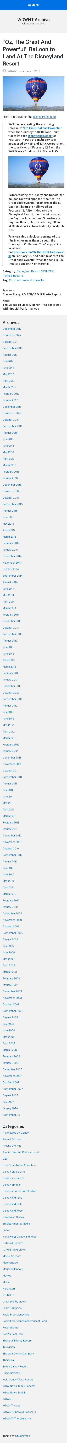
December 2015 (12, 484)
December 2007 (12, 1069)
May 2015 (8, 523)
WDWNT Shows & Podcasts (19, 1411)
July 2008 (8, 1023)
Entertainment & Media (16, 1223)
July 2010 (8, 867)
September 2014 (13, 575)
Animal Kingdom (12, 1139)
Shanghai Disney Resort (17, 1340)
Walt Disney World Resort (18, 1379)
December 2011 (12, 757)
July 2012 (8, 711)
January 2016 (10, 478)
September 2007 (13, 1088)
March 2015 (9, 536)
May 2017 (8, 374)
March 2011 (9, 815)
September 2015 (13, 504)
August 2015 (10, 510)
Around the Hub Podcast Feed (21, 1152)
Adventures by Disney (16, 1132)
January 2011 (10, 828)
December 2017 (12, 328)
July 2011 (8, 789)
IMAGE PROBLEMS (14, 1249)
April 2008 (9, 1043)
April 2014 (9, 601)
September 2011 (12, 776)
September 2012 (13, 699)
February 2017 (11, 393)
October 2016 (11, 419)
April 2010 (9, 887)
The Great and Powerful (29, 280)
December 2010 (12, 835)
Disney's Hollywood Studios (19, 1191)
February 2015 (11, 543)
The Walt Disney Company (18, 1353)
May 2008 (9, 1036)
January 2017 (10, 400)
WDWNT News (11, 1405)
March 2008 (10, 1049)
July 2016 (8, 439)
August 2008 (10, 1017)
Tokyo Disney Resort (15, 1366)
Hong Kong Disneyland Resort (20, 1236)
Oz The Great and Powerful (42, 128)
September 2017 (13, 348)
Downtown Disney (13, 1217)
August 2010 (10, 861)
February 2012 (11, 744)
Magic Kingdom (12, 1256)
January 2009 (10, 984)
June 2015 (8, 517)
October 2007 (11, 1082)
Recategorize (11, 1327)
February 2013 (11, 673)
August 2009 (10, 939)
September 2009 (13, 932)
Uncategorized (11, 1372)
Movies (7, 1275)
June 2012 (8, 718)
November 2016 (12, 413)
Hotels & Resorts (13, 1243)
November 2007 (12, 1075)
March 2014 (9, 608)
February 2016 (11, 471)
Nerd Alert (9, 1288)
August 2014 (10, 582)
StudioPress (22, 1435)
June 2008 (9, 1030)
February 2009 (11, 978)
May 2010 (8, 880)
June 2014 (8, 588)
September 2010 (13, 854)
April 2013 (9, 660)
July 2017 (8, 361)
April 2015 (9, 530)
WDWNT (13, 71)
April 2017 (9, 380)
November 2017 (12, 335)
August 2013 (10, 640)
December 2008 (12, 991)
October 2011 (10, 770)
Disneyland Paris (12, 1197)
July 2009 (8, 945)
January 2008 (10, 1062)
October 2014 (11, 569)
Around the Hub (12, 1145)
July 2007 (8, 1101)
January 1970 (10, 1108)
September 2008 (13, 1010)
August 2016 (10, 432)
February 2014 (11, 614)
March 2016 (9, 465)
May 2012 (8, 724)
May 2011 (8, 802)
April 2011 (8, 809)
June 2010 (8, 874)
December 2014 (12, 556)
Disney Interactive (13, 1178)
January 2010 (10, 906)
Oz (11, 280)
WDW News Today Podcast (19, 1385)
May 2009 (9, 958)
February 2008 (11, 1056)
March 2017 (9, 387)
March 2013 (9, 666)
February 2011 (11, 822)
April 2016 (9, 458)
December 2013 (12, 621)
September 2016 (13, 426)
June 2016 (8, 445)
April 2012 (9, 731)
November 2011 (12, 763)
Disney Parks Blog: (44, 117)
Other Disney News (14, 1301)
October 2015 (11, 497)
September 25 (11, 1114)
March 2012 (9, 737)
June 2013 (8, 653)
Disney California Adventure (19, 1165)
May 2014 (8, 595)
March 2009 (10, 971)
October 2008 (11, 1004)
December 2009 (12, 913)
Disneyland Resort (40, 136)
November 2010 (12, 841)
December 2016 (12, 406)
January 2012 (10, 750)
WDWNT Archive (33, 19)
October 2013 (11, 627)
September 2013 (13, 634)
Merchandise (10, 1262)
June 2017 (8, 367)
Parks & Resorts (13, 275)
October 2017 (11, 341)
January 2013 (10, 679)
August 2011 (10, 783)
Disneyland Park (12, 1204)
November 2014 (12, 562)
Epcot (6, 1230)
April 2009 (9, 965)
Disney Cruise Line (14, 1171)
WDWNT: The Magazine (17, 1418)
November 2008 (12, 997)
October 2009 (11, 926)
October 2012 (11, 692)
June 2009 (9, 952)
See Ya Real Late (13, 1333)
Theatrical (8, 1359)
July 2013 (8, 647)
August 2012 (10, 705)
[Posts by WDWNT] (5, 71)
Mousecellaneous (13, 1268)
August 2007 (10, 1095)
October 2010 (11, 848)
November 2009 (12, 919)
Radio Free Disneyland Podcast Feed (25, 1320)
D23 (5, 1158)
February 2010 (11, 900)
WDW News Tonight (14, 1392)
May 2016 (8, 452)
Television (9, 1346)
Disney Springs (12, 1184)
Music (6, 1281)
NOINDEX (47, 271)
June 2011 (8, 796)
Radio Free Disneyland (16, 1314)
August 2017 (10, 354)
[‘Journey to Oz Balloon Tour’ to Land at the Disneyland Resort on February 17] (36, 191)
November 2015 (12, 491)
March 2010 (9, 893)
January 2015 (10, 549)
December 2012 (12, 686)
